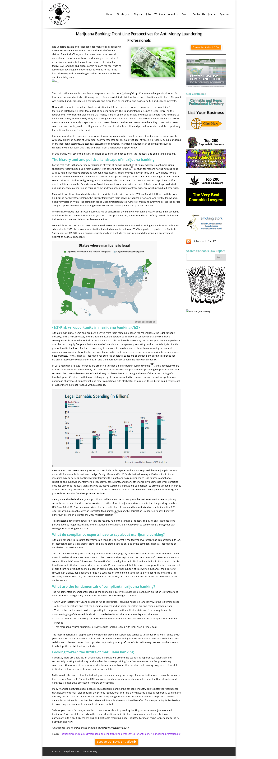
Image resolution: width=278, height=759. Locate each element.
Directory (121, 14)
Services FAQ (90, 751)
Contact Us (199, 14)
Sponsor (224, 14)
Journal (212, 14)
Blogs (136, 14)
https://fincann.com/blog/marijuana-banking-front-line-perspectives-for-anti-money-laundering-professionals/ (121, 733)
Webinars (159, 14)
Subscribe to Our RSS (205, 241)
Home (109, 14)
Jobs (148, 14)
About (171, 14)
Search (185, 14)
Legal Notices (71, 751)
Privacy (56, 751)
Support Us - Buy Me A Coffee (115, 741)
